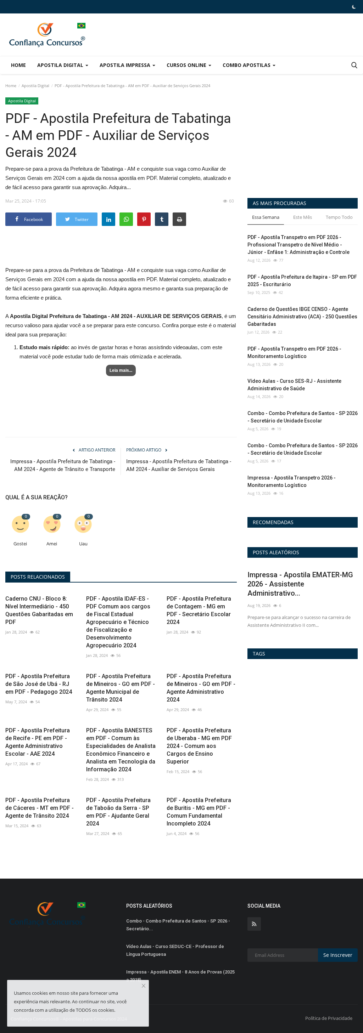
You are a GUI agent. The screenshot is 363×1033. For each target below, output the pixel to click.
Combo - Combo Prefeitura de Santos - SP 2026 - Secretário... (178, 924)
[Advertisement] (275, 29)
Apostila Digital (35, 85)
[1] (354, 6)
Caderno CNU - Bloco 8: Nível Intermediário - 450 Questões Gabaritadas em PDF (39, 610)
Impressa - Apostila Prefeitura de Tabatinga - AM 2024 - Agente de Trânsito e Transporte (62, 465)
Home (18, 65)
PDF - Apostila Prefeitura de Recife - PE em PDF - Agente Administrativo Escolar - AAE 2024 (37, 742)
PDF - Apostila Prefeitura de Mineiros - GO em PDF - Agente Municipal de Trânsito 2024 (120, 688)
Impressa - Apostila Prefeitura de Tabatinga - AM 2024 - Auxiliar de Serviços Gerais (178, 465)
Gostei (20, 544)
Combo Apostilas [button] (247, 65)
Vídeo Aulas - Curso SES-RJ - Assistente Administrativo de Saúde (294, 384)
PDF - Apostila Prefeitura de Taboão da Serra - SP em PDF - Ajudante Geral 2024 (118, 812)
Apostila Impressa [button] (126, 65)
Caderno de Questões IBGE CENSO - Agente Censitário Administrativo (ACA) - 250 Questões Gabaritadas (302, 316)
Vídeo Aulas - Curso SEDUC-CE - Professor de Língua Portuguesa (175, 950)
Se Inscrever (337, 955)
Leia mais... (121, 370)
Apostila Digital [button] (61, 65)
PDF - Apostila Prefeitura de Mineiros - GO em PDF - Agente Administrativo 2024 (201, 688)
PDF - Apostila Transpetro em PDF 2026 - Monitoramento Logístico (294, 352)
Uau (83, 544)
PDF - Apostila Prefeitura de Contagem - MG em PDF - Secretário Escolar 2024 (199, 610)
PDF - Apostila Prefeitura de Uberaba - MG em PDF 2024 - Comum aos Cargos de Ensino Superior (199, 746)
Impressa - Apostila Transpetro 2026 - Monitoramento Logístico (291, 481)
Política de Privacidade (328, 1018)
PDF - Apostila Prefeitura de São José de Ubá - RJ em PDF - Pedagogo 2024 (38, 684)
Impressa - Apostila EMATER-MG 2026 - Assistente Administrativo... (300, 584)
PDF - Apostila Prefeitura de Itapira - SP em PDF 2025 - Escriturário (302, 280)
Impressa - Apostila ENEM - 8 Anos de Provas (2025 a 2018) (180, 975)
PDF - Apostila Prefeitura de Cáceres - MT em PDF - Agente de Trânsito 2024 (39, 808)
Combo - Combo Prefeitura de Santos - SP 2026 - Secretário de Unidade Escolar (302, 417)
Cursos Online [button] (187, 65)
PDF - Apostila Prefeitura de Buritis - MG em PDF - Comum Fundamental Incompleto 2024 (199, 812)
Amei (51, 544)
